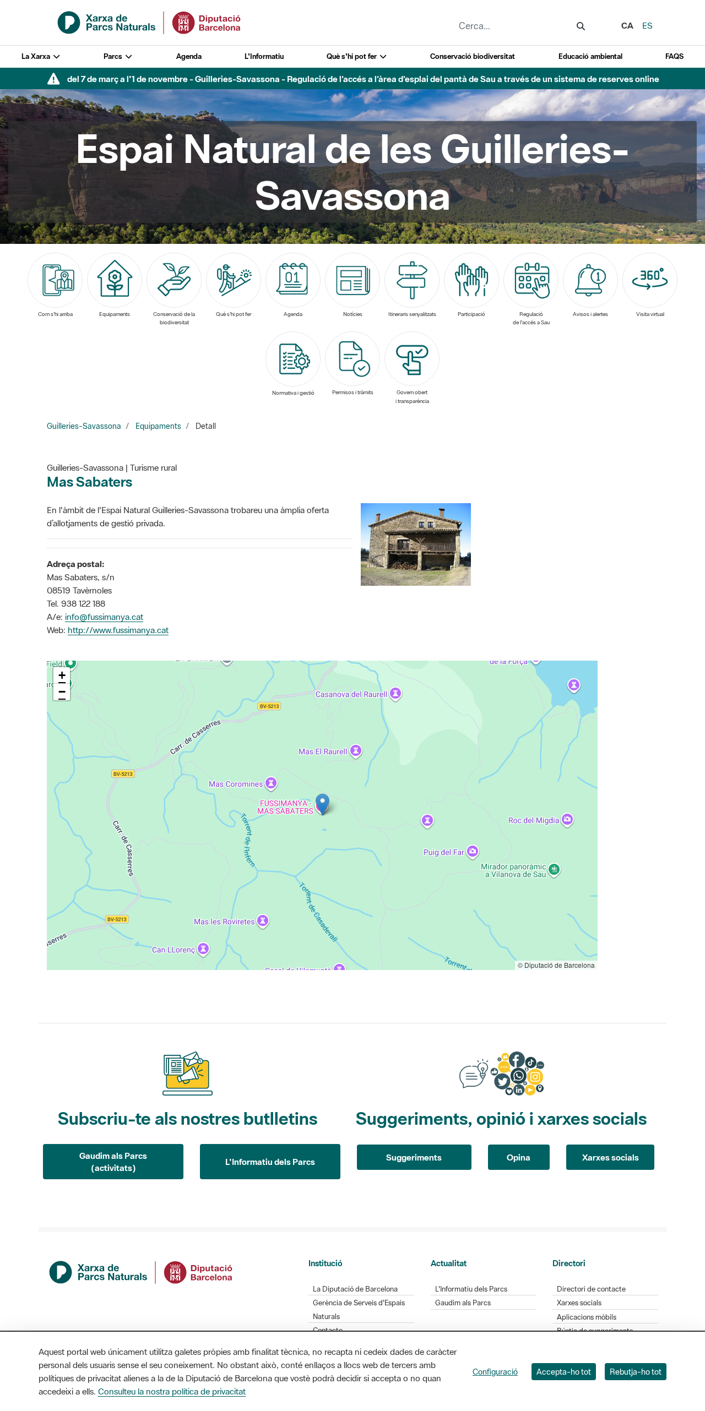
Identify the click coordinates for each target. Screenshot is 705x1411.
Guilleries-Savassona (84, 426)
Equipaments (158, 426)
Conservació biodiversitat (472, 56)
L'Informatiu (264, 56)
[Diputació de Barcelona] (141, 1271)
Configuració (495, 1371)
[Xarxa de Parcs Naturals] (150, 21)
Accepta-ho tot (563, 1371)
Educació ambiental (590, 56)
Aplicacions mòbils (586, 1317)
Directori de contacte (591, 1289)
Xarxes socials (610, 1157)
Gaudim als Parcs (463, 1303)
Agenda (189, 56)
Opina (518, 1157)
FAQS (674, 56)
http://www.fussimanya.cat (118, 629)
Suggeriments (414, 1157)
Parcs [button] (114, 56)
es (647, 25)
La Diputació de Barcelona (355, 1289)
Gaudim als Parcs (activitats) (113, 1162)
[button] (322, 804)
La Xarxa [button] (36, 56)
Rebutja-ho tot (635, 1371)
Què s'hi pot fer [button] (352, 56)
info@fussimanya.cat (104, 616)
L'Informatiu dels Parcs (270, 1161)
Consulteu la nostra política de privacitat (172, 1391)
